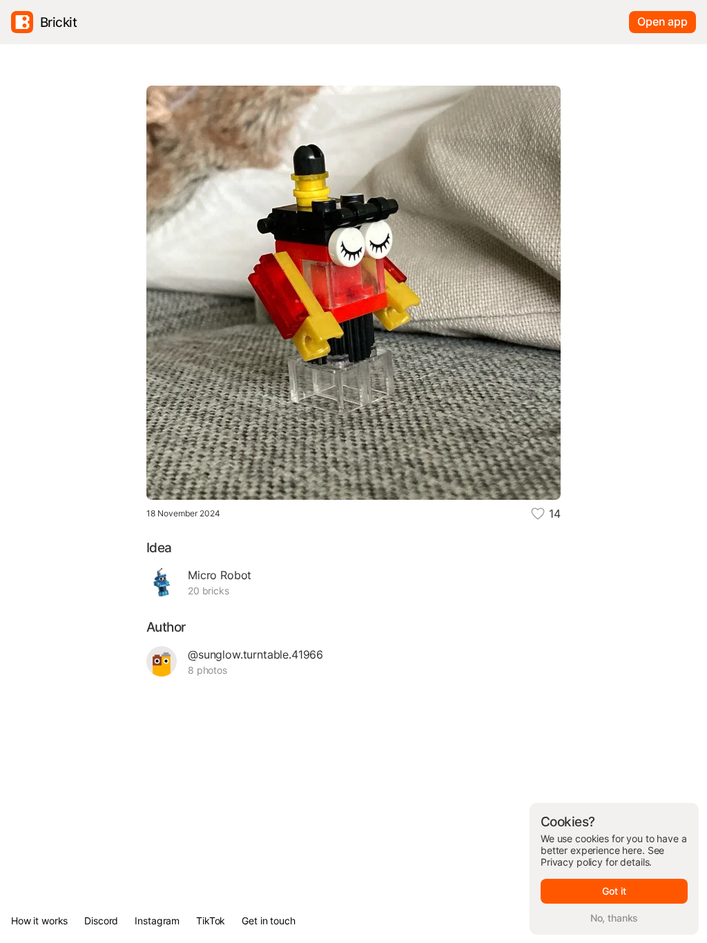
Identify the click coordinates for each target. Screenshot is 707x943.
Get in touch (268, 920)
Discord (101, 920)
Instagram (157, 920)
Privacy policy (572, 862)
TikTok (210, 920)
